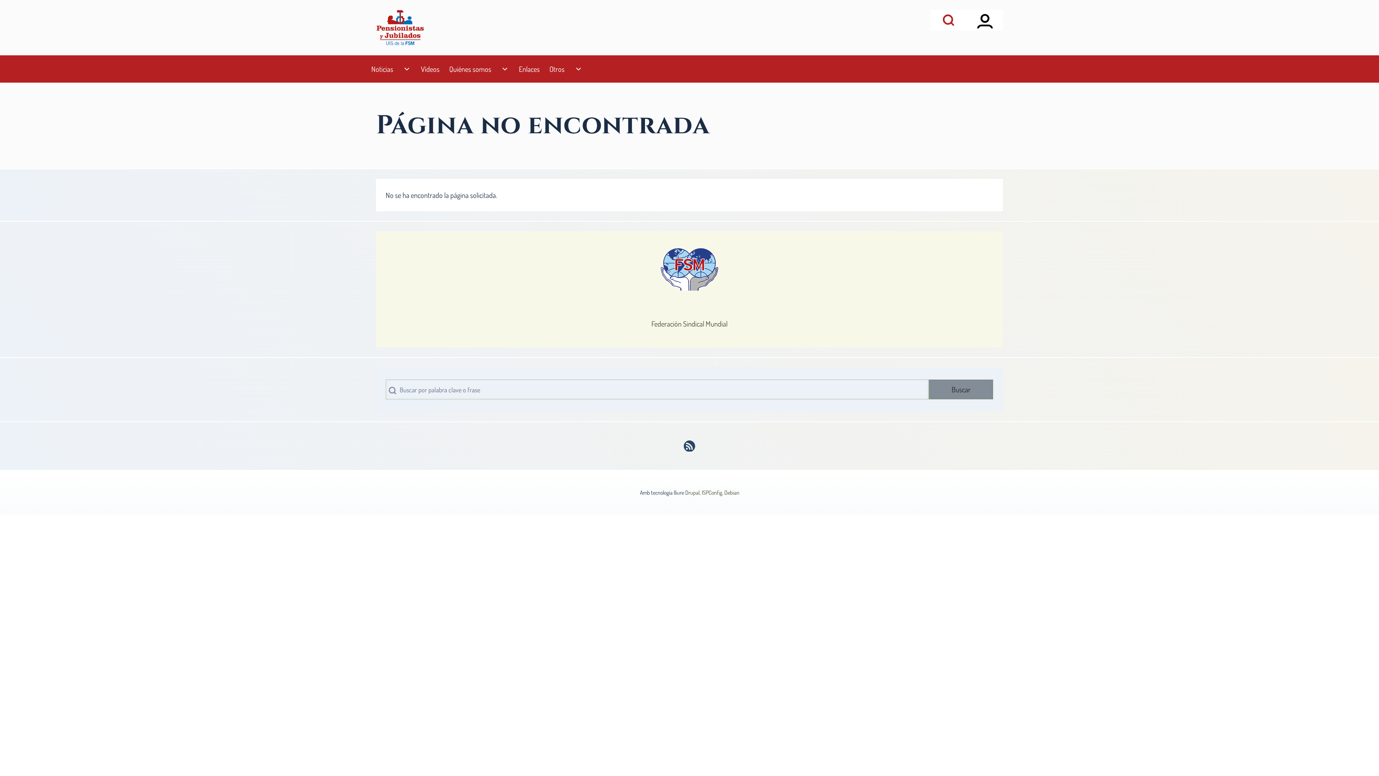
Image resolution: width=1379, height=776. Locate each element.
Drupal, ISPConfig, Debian (712, 492)
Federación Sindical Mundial (689, 323)
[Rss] (690, 446)
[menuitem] (382, 69)
